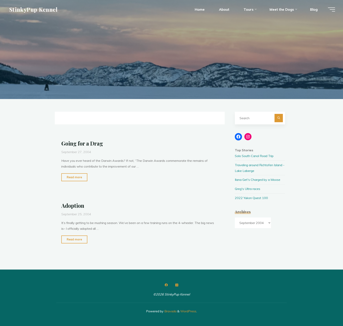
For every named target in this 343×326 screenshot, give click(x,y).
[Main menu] (331, 9)
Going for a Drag (82, 143)
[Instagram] (176, 285)
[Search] (279, 118)
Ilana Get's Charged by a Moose (257, 180)
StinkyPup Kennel (33, 9)
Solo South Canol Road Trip (254, 156)
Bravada (170, 311)
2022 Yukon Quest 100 (251, 198)
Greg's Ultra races (247, 189)
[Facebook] (166, 285)
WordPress (188, 311)
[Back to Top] (327, 310)
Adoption (72, 205)
